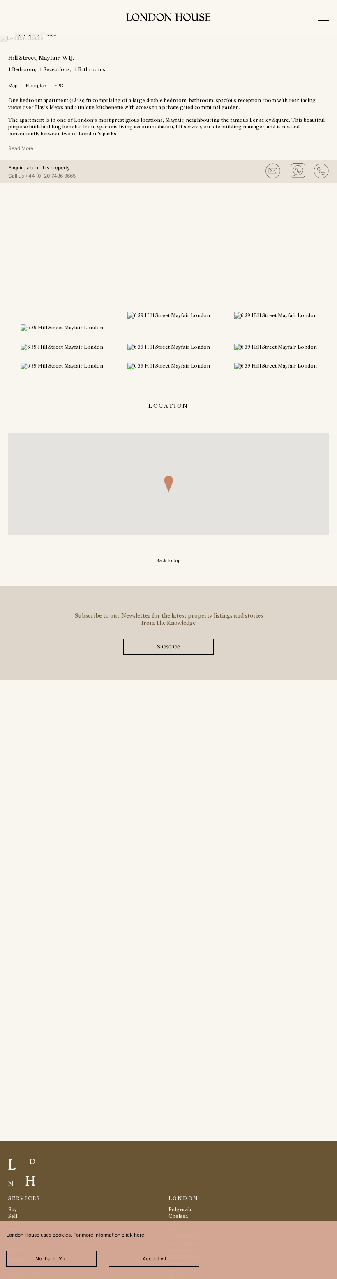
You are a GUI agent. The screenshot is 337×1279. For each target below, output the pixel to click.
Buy (12, 1209)
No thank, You (51, 1259)
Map (13, 85)
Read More (20, 148)
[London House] (168, 18)
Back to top (168, 560)
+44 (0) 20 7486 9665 (50, 176)
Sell (12, 1216)
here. (139, 1235)
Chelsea (178, 1216)
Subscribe (168, 646)
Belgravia (179, 1209)
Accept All (154, 1259)
